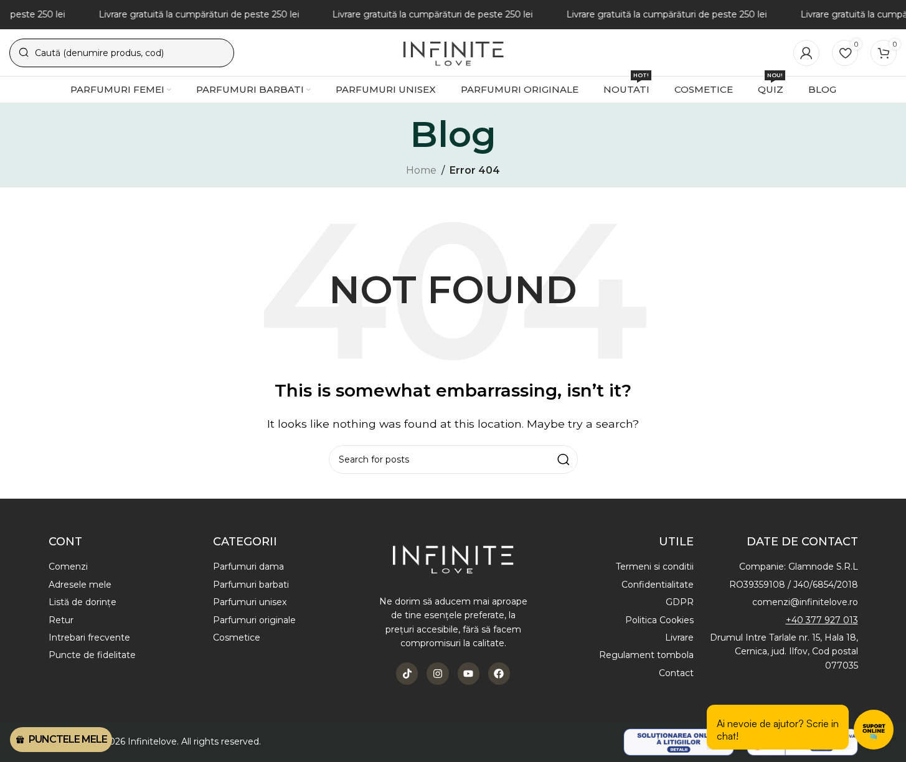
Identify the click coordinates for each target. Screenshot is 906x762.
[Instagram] (437, 673)
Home (421, 170)
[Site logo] (453, 52)
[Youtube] (468, 673)
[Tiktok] (407, 673)
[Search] (563, 459)
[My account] (806, 52)
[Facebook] (499, 673)
